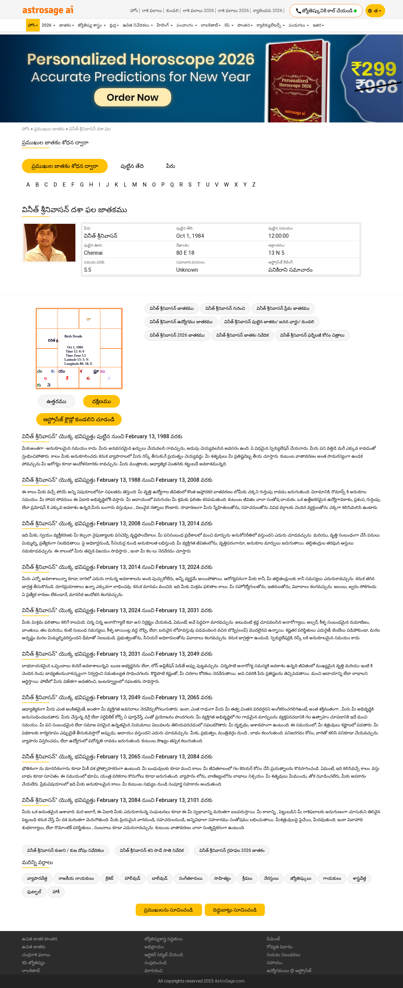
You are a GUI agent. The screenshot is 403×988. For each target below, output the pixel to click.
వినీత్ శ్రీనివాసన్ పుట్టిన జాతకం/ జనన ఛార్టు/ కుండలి (269, 321)
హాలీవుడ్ (132, 878)
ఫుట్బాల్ (34, 891)
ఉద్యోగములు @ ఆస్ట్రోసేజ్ (289, 970)
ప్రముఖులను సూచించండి (169, 910)
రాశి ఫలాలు (152, 10)
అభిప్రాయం (154, 946)
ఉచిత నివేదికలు (136, 25)
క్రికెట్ (109, 878)
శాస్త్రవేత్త (359, 878)
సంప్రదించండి (155, 962)
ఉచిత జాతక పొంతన (39, 938)
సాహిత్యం (222, 878)
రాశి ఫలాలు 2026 (198, 10)
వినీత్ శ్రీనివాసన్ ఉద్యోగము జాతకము (181, 321)
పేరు (170, 166)
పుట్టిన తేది (132, 166)
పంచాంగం (185, 25)
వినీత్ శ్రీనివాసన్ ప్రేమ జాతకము (283, 308)
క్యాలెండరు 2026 (267, 10)
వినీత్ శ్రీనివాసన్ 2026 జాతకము (177, 335)
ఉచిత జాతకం (34, 946)
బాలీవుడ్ (160, 878)
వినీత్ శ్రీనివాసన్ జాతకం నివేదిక (242, 335)
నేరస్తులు (271, 878)
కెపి (228, 25)
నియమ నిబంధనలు (283, 954)
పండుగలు (297, 25)
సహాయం (274, 962)
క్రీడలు (247, 878)
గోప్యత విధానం (280, 946)
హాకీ (56, 891)
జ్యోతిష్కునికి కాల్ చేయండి (324, 11)
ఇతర (317, 25)
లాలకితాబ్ (209, 25)
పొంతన (243, 25)
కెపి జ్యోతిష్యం (33, 962)
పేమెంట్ (273, 938)
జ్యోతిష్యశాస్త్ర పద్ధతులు (163, 938)
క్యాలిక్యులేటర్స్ (269, 25)
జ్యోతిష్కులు (300, 878)
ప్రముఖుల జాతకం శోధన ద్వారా (65, 166)
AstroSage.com (230, 981)
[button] (30, 78)
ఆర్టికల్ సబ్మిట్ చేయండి (163, 954)
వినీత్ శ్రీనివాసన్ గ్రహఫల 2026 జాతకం (232, 850)
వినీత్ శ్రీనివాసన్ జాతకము (172, 308)
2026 (47, 25)
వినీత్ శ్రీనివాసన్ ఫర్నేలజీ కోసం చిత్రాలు (312, 335)
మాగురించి (153, 970)
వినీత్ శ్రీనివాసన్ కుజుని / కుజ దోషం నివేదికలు (65, 850)
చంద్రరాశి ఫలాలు (36, 954)
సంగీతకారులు (191, 878)
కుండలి (172, 10)
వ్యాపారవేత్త (37, 878)
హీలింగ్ (163, 25)
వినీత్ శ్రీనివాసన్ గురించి (225, 308)
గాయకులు (332, 878)
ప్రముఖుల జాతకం (49, 128)
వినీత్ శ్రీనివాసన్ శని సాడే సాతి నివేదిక (152, 850)
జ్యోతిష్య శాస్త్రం (90, 25)
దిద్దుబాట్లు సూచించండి (235, 910)
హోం (134, 10)
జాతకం (65, 25)
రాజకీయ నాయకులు (76, 878)
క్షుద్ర (113, 25)
